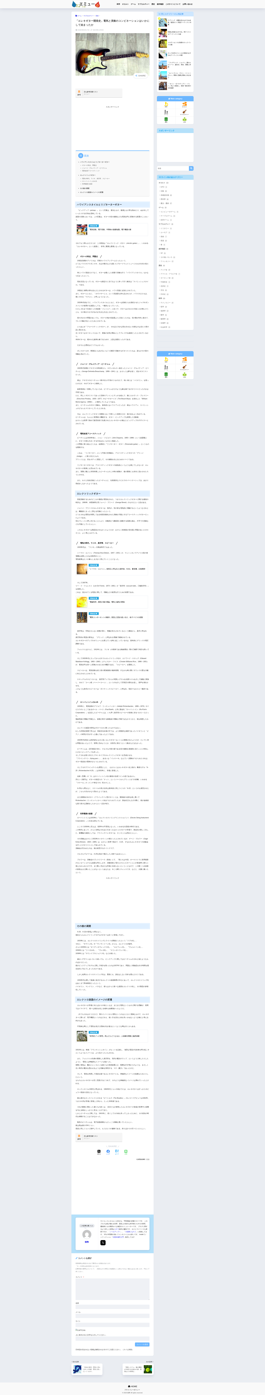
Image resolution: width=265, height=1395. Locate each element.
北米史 (164, 286)
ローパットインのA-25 (89, 181)
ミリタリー (166, 228)
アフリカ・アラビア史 (170, 274)
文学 (184, 122)
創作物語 (160, 4)
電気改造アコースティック (91, 171)
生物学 (164, 323)
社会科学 (165, 327)
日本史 (164, 294)
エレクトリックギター (88, 175)
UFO (164, 187)
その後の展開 (84, 188)
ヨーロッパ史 (167, 278)
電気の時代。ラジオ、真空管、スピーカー (96, 178)
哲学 (164, 307)
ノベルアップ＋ (115, 1232)
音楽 (147, 1159)
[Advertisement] (112, 128)
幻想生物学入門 (118, 1237)
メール (78, 1312)
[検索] (191, 168)
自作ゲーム (166, 220)
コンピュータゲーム (169, 212)
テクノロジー (167, 303)
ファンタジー (167, 261)
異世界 (164, 199)
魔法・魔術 (166, 203)
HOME (133, 1386)
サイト (78, 1321)
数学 (164, 315)
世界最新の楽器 (87, 184)
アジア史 (165, 270)
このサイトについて (173, 4)
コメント (80, 1277)
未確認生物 (166, 195)
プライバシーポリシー (132, 1390)
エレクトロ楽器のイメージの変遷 (91, 192)
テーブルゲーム (168, 216)
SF (163, 253)
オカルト (125, 4)
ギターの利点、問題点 (89, 165)
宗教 (164, 191)
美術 (163, 236)
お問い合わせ (188, 4)
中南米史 (165, 282)
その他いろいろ (168, 257)
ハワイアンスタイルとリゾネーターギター (95, 162)
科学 (118, 4)
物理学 (164, 319)
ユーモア (165, 232)
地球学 (164, 311)
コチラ (116, 1229)
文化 (164, 290)
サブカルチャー (143, 4)
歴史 (153, 4)
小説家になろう (130, 1232)
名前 (77, 1303)
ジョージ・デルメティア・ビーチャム (94, 168)
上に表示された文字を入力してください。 (91, 1335)
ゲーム (133, 4)
